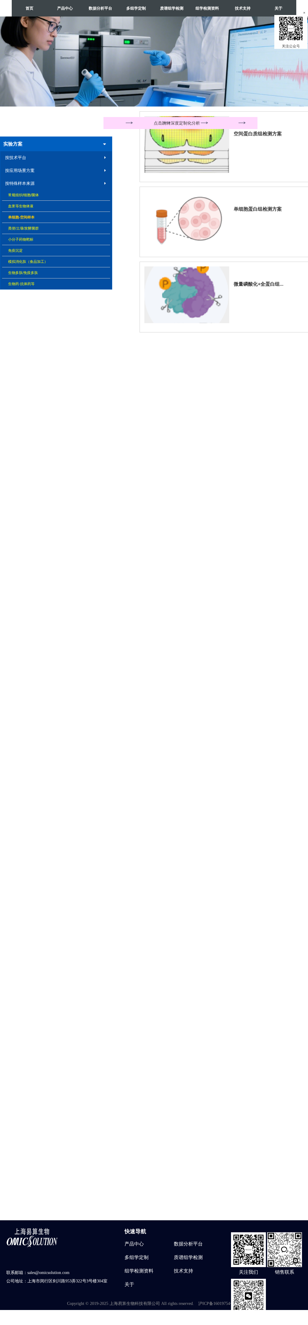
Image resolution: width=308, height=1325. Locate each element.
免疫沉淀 (15, 250)
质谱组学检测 (188, 1257)
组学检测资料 (139, 1270)
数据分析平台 (188, 1243)
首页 (29, 8)
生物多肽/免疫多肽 (23, 273)
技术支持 (243, 8)
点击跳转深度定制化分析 (177, 123)
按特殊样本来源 (20, 183)
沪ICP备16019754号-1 (218, 1303)
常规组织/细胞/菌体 (23, 195)
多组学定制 (137, 1257)
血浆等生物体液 (20, 206)
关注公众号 (291, 46)
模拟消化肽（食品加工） (28, 262)
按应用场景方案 (20, 170)
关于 (278, 8)
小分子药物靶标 (20, 239)
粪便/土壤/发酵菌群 (23, 228)
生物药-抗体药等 (21, 284)
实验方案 (13, 143)
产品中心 (134, 1243)
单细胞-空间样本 (21, 217)
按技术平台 (15, 157)
